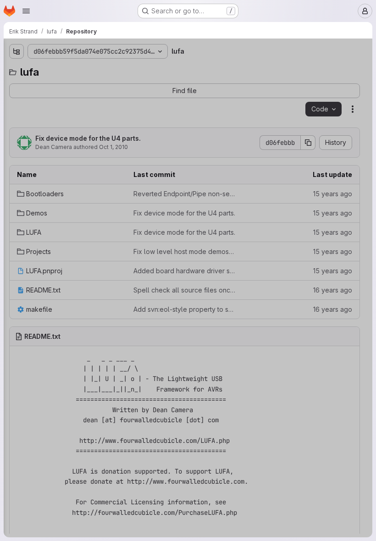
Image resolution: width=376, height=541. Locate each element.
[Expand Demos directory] (16, 100)
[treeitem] (76, 85)
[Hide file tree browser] (16, 51)
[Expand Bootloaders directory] (16, 85)
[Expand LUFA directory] (16, 115)
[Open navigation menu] (26, 11)
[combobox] (75, 69)
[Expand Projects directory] (16, 129)
